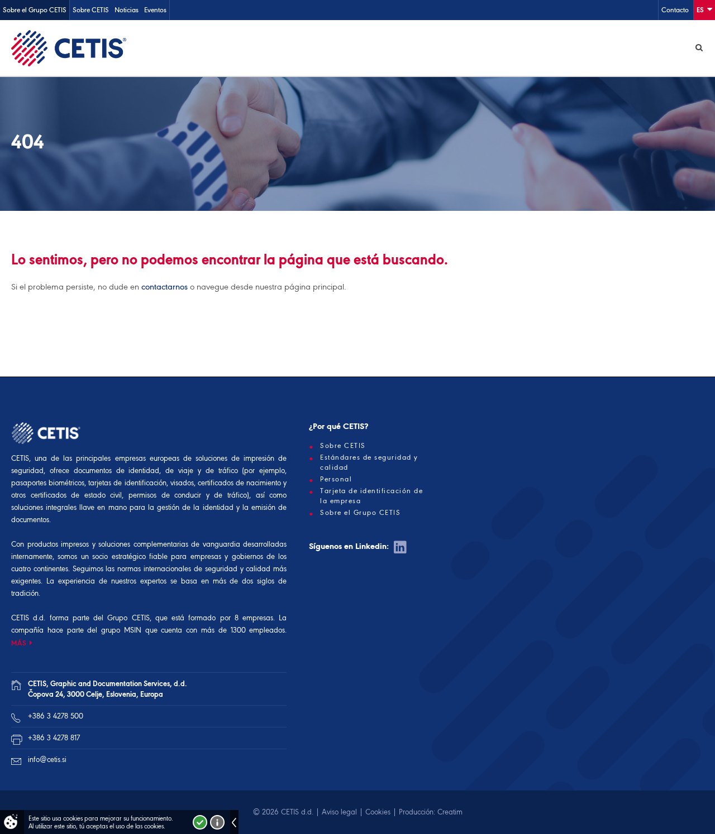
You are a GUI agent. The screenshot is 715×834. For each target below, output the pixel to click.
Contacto (675, 10)
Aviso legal (339, 812)
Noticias (127, 10)
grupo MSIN (123, 630)
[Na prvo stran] (68, 48)
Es (701, 10)
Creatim (450, 812)
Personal (336, 479)
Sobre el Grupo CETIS (34, 10)
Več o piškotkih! (217, 822)
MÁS (19, 643)
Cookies (377, 812)
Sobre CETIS (91, 10)
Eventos (155, 10)
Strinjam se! (200, 822)
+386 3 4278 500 (55, 716)
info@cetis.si (47, 759)
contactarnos (164, 287)
